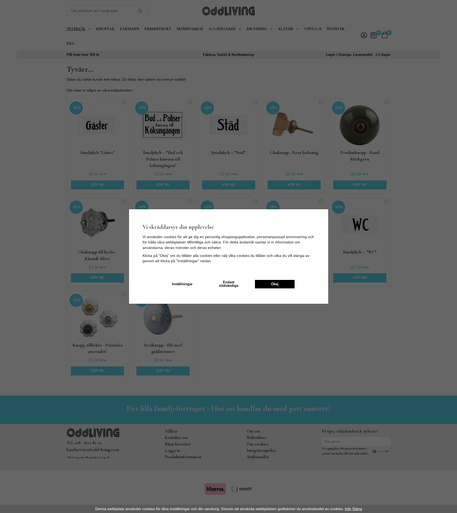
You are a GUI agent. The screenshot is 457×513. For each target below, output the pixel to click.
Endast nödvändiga (228, 284)
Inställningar (182, 284)
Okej (274, 284)
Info (348, 509)
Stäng (357, 509)
